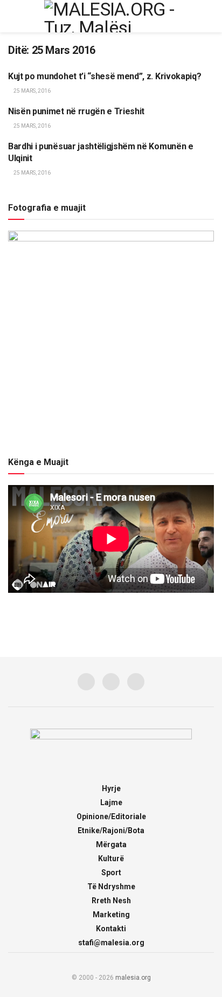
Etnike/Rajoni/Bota (111, 830)
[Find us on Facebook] (86, 681)
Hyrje (111, 788)
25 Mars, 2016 (31, 91)
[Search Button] (209, 16)
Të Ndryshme (111, 886)
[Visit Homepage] (111, 16)
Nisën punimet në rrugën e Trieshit (76, 111)
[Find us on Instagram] (111, 681)
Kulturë (111, 858)
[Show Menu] (12, 16)
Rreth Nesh (111, 900)
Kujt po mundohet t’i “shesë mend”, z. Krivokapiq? (104, 76)
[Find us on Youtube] (135, 681)
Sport (111, 872)
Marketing (111, 914)
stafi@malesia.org (111, 942)
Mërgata (111, 844)
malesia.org (133, 977)
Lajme (111, 802)
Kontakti (111, 928)
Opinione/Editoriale (111, 816)
